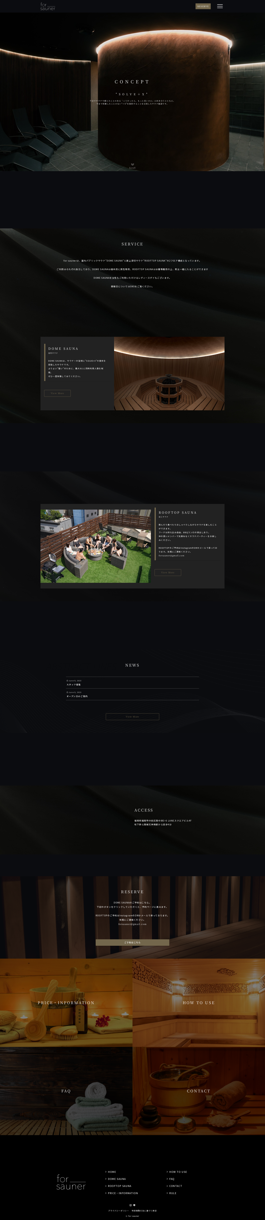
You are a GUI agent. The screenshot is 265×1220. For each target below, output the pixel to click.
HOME (112, 1172)
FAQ (172, 1179)
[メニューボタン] (220, 6)
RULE (172, 1193)
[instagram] (130, 1205)
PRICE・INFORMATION (123, 1193)
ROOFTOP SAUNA (119, 1186)
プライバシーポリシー (118, 1210)
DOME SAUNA (117, 1179)
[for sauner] (47, 6)
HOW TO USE (178, 1172)
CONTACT (175, 1186)
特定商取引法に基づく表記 (144, 1210)
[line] (134, 1205)
